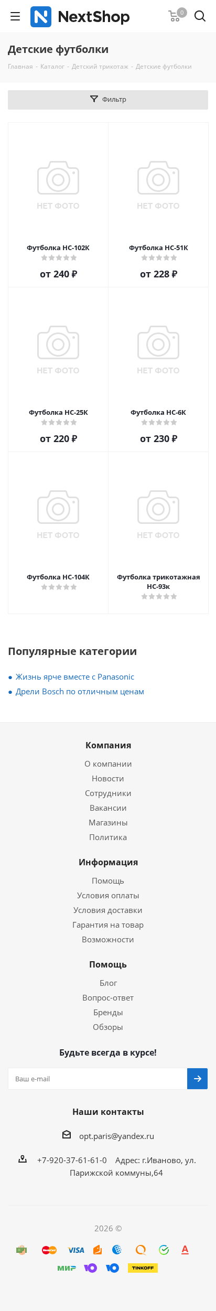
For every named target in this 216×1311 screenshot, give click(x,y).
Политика (108, 837)
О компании (108, 763)
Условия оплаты (108, 895)
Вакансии (108, 807)
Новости (108, 778)
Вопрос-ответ (108, 997)
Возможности (108, 939)
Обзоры (108, 1027)
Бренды (108, 1012)
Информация (108, 862)
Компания (108, 745)
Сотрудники (108, 793)
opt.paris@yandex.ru (116, 1136)
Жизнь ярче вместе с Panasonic (75, 676)
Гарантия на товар (108, 924)
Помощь (108, 880)
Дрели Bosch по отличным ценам (80, 691)
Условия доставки (108, 910)
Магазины (108, 822)
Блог (108, 982)
